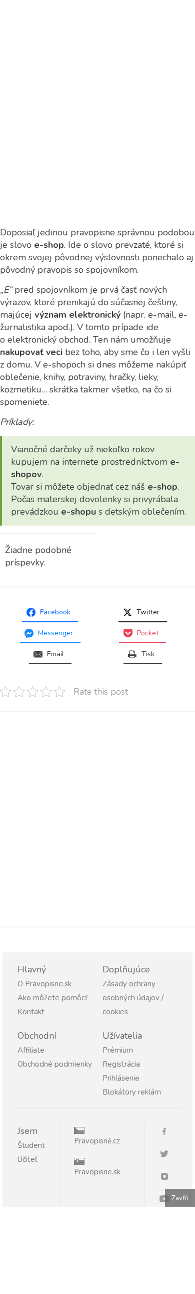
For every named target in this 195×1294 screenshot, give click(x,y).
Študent (31, 1145)
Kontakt (31, 1012)
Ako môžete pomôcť (53, 998)
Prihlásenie (121, 1078)
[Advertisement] (97, 125)
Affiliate (31, 1050)
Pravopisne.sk (97, 1172)
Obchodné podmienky (55, 1064)
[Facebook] (168, 1130)
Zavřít (180, 1198)
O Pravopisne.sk (45, 984)
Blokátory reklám (131, 1092)
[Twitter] (168, 1153)
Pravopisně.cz (97, 1141)
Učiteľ (27, 1159)
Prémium (117, 1050)
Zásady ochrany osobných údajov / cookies (133, 998)
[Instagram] (168, 1175)
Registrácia (121, 1064)
